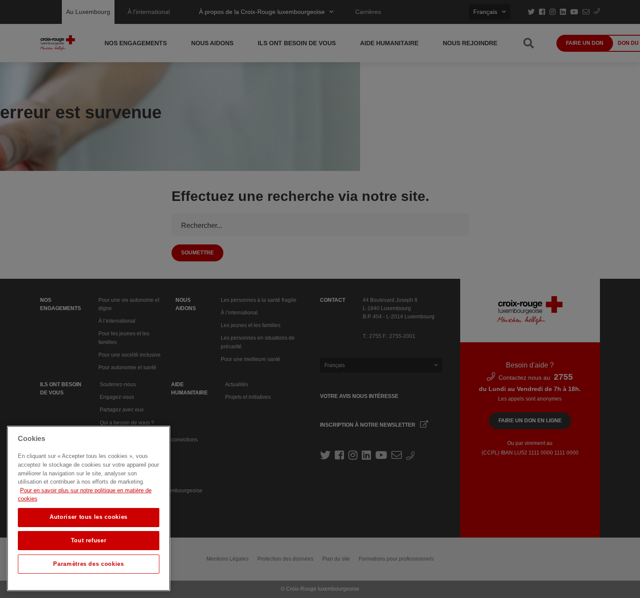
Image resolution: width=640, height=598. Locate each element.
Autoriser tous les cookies (89, 517)
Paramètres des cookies (88, 564)
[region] (88, 508)
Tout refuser (89, 540)
